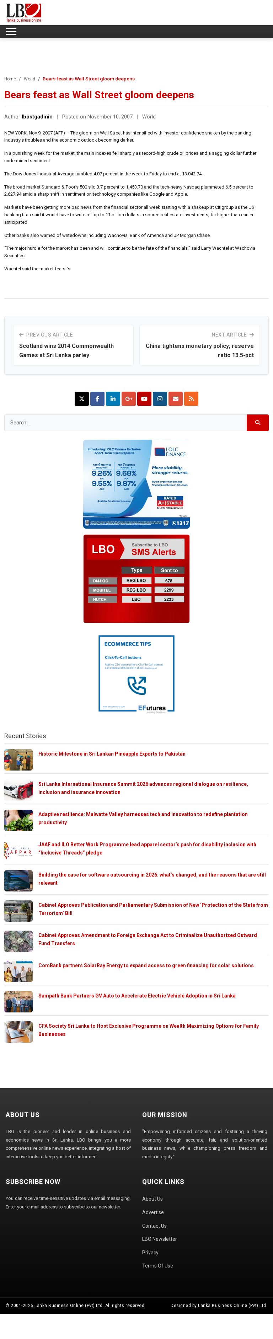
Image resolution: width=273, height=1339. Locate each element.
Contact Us (154, 1226)
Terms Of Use (157, 1266)
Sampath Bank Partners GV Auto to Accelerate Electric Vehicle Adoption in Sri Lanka (137, 996)
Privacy (150, 1252)
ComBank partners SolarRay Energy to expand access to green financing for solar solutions (146, 965)
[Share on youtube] (144, 399)
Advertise (153, 1212)
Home (10, 78)
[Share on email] (175, 399)
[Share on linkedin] (113, 399)
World (29, 78)
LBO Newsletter (159, 1239)
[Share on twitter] (82, 399)
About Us (152, 1199)
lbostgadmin (37, 117)
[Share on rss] (191, 399)
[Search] (258, 422)
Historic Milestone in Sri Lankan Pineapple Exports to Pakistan (112, 754)
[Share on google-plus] (129, 399)
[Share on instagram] (160, 399)
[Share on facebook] (97, 399)
